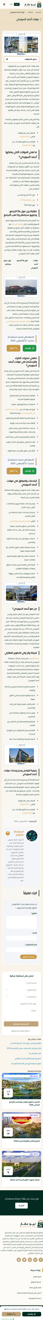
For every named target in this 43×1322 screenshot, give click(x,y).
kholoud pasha (19, 833)
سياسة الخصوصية (35, 1298)
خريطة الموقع (36, 1282)
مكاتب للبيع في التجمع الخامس (18, 321)
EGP (16, 4)
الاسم (34, 933)
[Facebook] (41, 1260)
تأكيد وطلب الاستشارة (21, 1024)
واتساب (28, 348)
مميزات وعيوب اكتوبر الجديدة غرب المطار (25, 1179)
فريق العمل (37, 1276)
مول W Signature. (27, 200)
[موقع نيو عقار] (32, 4)
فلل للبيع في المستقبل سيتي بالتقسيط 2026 (24, 1048)
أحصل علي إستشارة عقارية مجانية (29, 1293)
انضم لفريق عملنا (35, 1287)
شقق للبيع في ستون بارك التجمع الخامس (25, 1043)
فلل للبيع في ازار (35, 1053)
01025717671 (25, 136)
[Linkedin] (30, 1260)
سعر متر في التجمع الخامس (20, 521)
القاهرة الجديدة (17, 224)
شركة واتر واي (34, 658)
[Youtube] (19, 1260)
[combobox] (6, 989)
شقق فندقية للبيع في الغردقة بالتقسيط (26, 1063)
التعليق (34, 913)
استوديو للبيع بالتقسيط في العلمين (28, 1058)
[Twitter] (24, 1260)
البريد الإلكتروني (31, 944)
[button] (21, 154)
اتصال (12, 348)
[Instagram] (35, 1260)
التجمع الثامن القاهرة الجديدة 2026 (27, 1141)
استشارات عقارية (34, 1076)
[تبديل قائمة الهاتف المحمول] (4, 4)
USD (11, 4)
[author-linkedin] (8, 833)
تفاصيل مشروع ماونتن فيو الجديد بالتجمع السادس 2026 (24, 1103)
